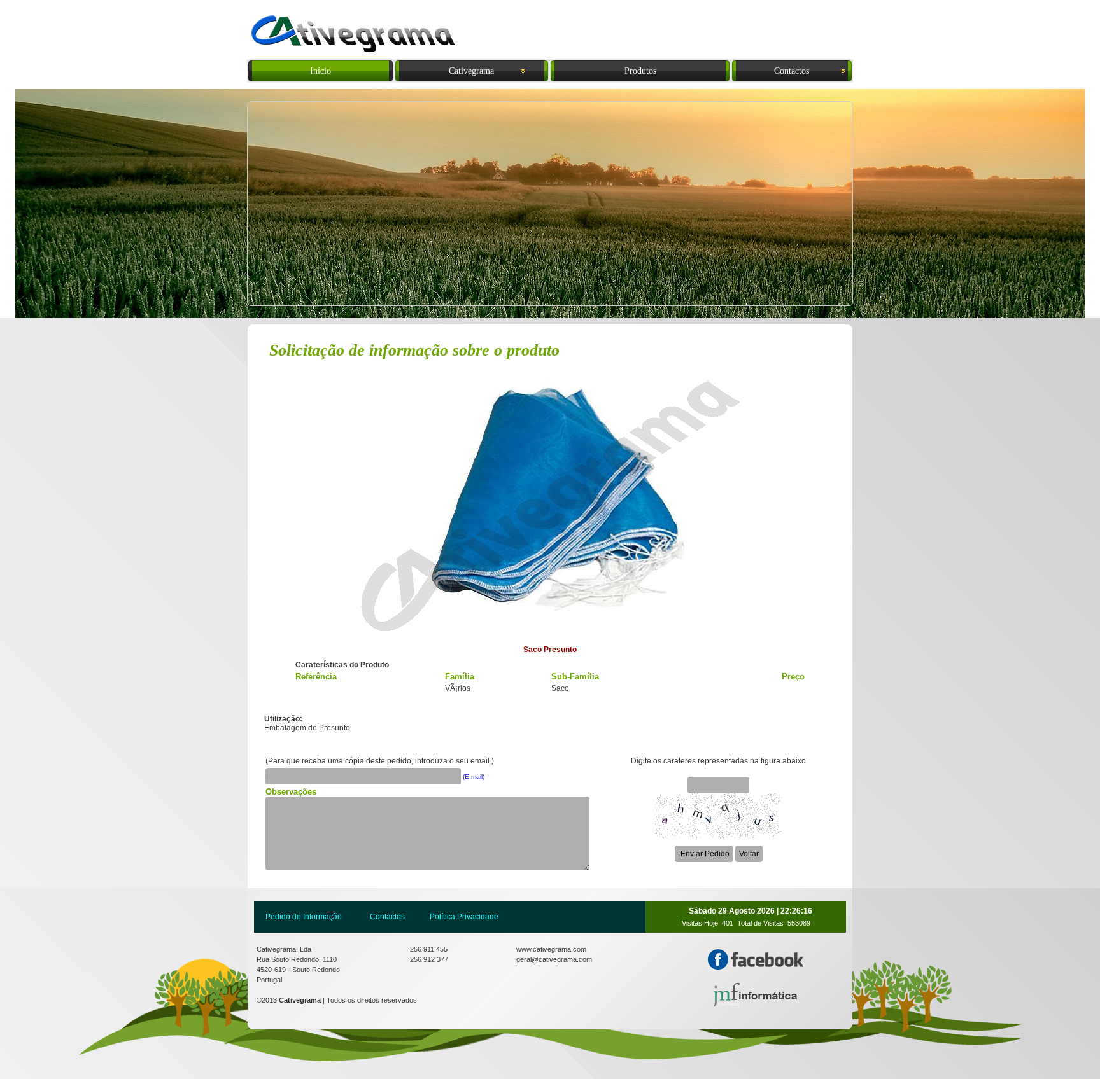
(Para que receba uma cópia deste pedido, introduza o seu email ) (379, 760)
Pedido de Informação (303, 916)
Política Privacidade (464, 916)
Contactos (387, 916)
